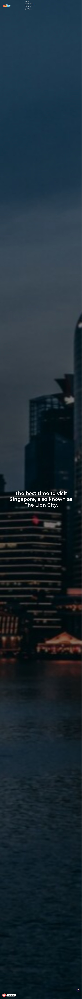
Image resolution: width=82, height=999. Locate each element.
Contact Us (28, 10)
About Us (28, 6)
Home (27, 1)
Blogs (27, 8)
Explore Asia (28, 3)
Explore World (29, 5)
